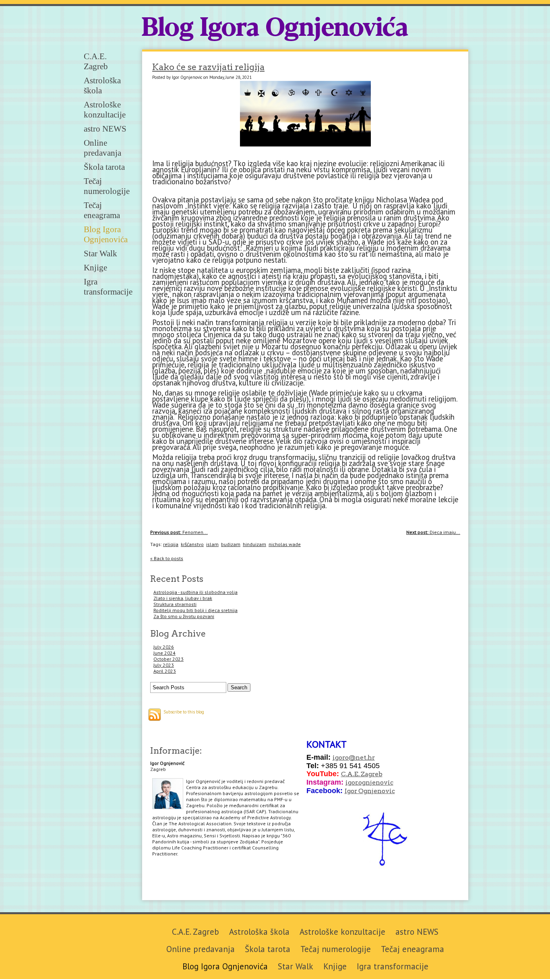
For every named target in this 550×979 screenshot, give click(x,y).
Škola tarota (104, 167)
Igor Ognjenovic (370, 791)
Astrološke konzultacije (105, 110)
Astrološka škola (259, 931)
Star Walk (100, 253)
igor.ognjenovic (369, 782)
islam (212, 544)
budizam (230, 544)
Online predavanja (102, 148)
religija (170, 544)
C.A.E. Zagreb (96, 61)
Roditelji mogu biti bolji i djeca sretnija (195, 610)
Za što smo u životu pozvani (183, 616)
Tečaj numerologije (107, 186)
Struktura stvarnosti (174, 604)
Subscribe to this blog (183, 712)
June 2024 (164, 653)
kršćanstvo (192, 544)
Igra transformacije (108, 287)
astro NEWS (105, 129)
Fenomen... (179, 532)
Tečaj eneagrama (102, 210)
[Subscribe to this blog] (154, 714)
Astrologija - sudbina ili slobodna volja (195, 592)
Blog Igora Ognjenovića (275, 28)
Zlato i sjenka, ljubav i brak (182, 598)
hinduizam (254, 544)
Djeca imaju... (433, 532)
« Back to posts (166, 558)
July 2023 (163, 665)
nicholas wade (285, 544)
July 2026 (163, 647)
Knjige (95, 267)
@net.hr (362, 757)
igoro (341, 757)
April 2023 (164, 671)
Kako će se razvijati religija (208, 67)
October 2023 (168, 659)
